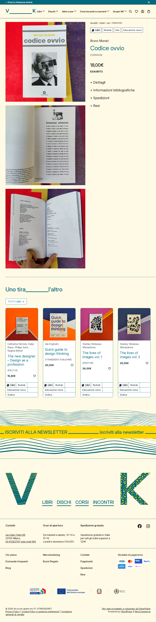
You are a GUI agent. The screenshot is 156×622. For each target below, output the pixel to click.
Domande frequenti (16, 561)
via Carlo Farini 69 (15, 534)
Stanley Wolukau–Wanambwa (92, 345)
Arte (117, 30)
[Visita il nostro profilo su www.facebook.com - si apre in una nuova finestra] (139, 526)
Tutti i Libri (15, 301)
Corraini (96, 54)
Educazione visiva (132, 30)
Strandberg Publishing (58, 359)
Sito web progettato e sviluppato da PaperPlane (126, 608)
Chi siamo (11, 554)
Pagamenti (86, 561)
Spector (12, 370)
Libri (39, 11)
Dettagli (99, 82)
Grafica (11, 394)
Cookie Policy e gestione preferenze (40, 611)
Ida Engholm (52, 343)
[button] (34, 375)
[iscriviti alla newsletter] (78, 432)
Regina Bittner (15, 350)
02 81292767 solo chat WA (20, 541)
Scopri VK (118, 11)
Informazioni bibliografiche (114, 90)
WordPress (126, 611)
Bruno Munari (99, 41)
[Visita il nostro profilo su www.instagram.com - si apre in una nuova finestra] (148, 526)
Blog (8, 567)
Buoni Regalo (50, 561)
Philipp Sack (21, 347)
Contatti (84, 554)
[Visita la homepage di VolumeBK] (20, 11)
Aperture (87, 363)
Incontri (103, 502)
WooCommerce (143, 611)
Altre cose (67, 11)
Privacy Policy (12, 611)
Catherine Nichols (17, 343)
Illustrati (107, 30)
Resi (96, 106)
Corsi (82, 502)
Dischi (51, 11)
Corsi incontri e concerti (93, 11)
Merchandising (51, 554)
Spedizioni (101, 98)
